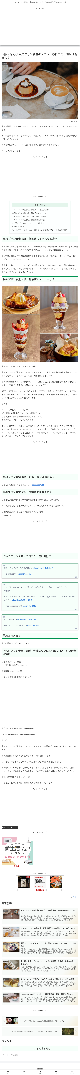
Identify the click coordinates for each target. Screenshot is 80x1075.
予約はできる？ (20, 226)
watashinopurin (38, 485)
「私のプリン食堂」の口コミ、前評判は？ (30, 223)
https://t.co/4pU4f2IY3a (26, 619)
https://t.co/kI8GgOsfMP (43, 568)
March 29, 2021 (24, 574)
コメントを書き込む (40, 1048)
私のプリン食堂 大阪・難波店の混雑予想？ (30, 220)
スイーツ (14, 827)
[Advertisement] (40, 30)
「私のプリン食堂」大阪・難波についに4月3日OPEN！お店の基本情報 (41, 230)
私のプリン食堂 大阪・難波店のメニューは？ (31, 213)
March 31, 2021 (29, 606)
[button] (74, 584)
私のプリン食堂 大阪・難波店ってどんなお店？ (32, 210)
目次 (37, 205)
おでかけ (6, 827)
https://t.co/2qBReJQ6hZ (22, 600)
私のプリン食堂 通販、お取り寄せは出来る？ (31, 216)
